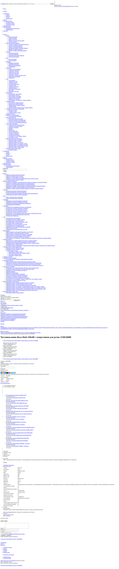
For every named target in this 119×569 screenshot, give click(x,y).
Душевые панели (13, 82)
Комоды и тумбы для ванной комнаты (18, 50)
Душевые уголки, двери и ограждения (15, 108)
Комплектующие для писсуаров (16, 147)
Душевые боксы (12, 106)
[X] (7, 373)
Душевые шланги (13, 87)
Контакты (5, 30)
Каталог (5, 11)
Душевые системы (13, 81)
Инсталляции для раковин (15, 96)
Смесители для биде (13, 74)
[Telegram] (15, 373)
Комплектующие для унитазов (16, 142)
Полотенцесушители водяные (16, 118)
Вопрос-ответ (9, 18)
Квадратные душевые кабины (16, 104)
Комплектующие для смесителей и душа (18, 146)
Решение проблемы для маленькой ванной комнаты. (13, 315)
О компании (6, 13)
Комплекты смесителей (14, 76)
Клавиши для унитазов (14, 99)
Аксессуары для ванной (11, 123)
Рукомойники (12, 66)
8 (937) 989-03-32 (67, 6)
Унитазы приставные (14, 56)
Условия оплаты (10, 22)
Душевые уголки (13, 111)
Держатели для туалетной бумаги (17, 125)
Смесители (8, 68)
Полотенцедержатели (14, 132)
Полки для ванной (13, 131)
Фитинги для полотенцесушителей (17, 121)
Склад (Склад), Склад (8, 514)
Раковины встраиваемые (14, 65)
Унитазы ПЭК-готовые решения (16, 55)
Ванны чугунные (13, 39)
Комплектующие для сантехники (14, 138)
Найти (5, 171)
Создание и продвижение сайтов (11, 539)
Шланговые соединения (14, 89)
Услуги (5, 19)
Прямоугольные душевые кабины (17, 105)
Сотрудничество (7, 27)
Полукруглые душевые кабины (16, 102)
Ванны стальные (13, 38)
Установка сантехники (8, 554)
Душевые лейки (12, 85)
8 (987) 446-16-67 (58, 6)
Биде (7, 58)
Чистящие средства (13, 137)
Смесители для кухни (14, 73)
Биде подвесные (12, 60)
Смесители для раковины (15, 69)
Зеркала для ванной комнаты (15, 45)
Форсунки (11, 90)
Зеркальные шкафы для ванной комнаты (18, 48)
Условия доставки (10, 23)
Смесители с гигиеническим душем (17, 75)
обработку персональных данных (17, 534)
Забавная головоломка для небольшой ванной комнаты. (14, 317)
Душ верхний (12, 80)
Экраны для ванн (13, 42)
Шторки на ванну (13, 110)
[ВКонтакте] (1, 373)
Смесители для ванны (14, 70)
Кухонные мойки (13, 149)
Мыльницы (11, 130)
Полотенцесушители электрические (17, 120)
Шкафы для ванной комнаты (15, 49)
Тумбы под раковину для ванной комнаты (19, 44)
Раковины (8, 61)
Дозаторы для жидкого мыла (15, 126)
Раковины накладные (14, 64)
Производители (7, 26)
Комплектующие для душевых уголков (18, 143)
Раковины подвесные (14, 63)
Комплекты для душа (14, 91)
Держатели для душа (14, 86)
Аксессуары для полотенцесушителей (18, 122)
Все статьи (3, 312)
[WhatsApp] (11, 373)
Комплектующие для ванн (15, 141)
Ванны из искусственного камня (16, 40)
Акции (7, 14)
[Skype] (13, 373)
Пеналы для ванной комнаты (15, 46)
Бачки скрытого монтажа (15, 97)
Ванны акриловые (13, 37)
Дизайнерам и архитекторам (12, 28)
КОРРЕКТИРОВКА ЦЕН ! (7, 307)
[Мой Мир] (5, 373)
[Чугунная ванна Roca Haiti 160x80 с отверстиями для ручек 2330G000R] (20, 340)
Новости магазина (6, 298)
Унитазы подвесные (13, 54)
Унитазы (8, 51)
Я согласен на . (13, 534)
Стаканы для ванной (14, 133)
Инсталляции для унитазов (15, 94)
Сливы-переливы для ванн (15, 116)
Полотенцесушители (11, 117)
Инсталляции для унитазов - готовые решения (20, 100)
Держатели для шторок (14, 134)
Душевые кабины (10, 101)
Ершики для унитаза (13, 127)
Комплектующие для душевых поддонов (18, 144)
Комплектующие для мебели (15, 139)
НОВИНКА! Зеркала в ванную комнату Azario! (12, 305)
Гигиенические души (14, 84)
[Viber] (9, 373)
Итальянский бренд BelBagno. (8, 320)
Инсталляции (9, 92)
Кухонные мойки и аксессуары (13, 148)
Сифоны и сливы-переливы (12, 115)
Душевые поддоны (10, 113)
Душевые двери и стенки (15, 112)
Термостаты (11, 77)
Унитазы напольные (13, 53)
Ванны (7, 35)
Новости (8, 16)
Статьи (7, 17)
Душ (7, 79)
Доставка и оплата (7, 21)
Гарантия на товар (10, 24)
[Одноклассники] (3, 373)
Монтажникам (9, 29)
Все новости (3, 302)
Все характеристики (5, 383)
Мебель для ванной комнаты (12, 43)
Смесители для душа (14, 71)
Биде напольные (13, 59)
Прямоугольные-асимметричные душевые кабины (21, 107)
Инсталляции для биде (14, 95)
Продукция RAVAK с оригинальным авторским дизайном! (14, 310)
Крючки (11, 128)
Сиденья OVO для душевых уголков (17, 136)
